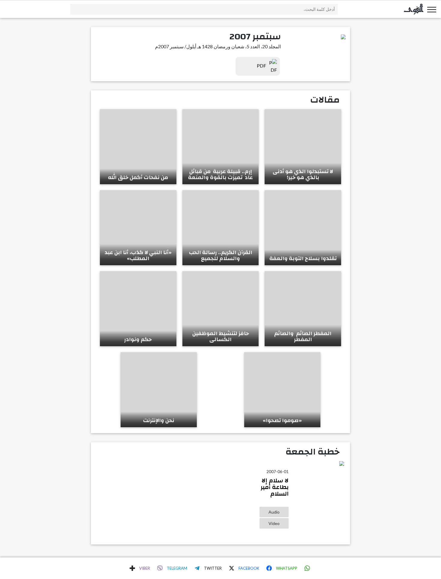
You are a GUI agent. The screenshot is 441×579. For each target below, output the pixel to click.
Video (274, 523)
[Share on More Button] (132, 568)
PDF (262, 65)
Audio (274, 511)
